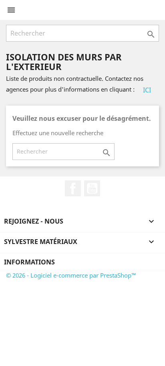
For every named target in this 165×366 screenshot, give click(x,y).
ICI (147, 90)
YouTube (92, 188)
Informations (29, 262)
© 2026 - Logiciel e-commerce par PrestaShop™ (71, 275)
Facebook (73, 188)
